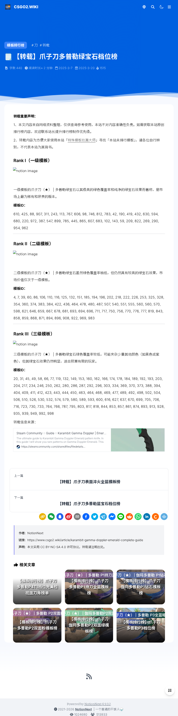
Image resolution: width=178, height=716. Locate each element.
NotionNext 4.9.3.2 (97, 704)
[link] (42, 516)
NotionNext (35, 533)
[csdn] (155, 516)
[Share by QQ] (59, 516)
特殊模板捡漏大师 (82, 140)
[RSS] (89, 676)
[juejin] (164, 516)
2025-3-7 (66, 68)
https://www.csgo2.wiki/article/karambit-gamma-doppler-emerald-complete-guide (85, 540)
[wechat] (51, 516)
